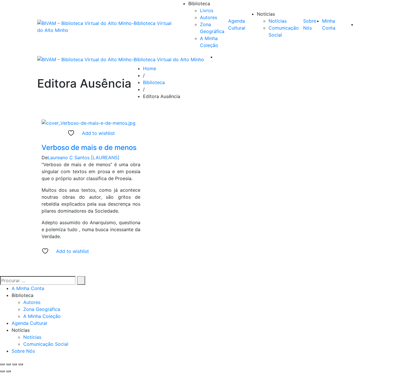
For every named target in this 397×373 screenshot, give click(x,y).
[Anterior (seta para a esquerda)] (2, 371)
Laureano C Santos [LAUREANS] (83, 157)
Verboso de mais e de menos (89, 147)
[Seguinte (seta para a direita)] (8, 371)
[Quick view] (43, 140)
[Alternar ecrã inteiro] (8, 364)
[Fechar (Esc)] (20, 364)
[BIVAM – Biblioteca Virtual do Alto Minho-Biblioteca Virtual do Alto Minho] (107, 27)
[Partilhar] (14, 364)
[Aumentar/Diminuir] (2, 364)
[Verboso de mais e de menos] (88, 122)
